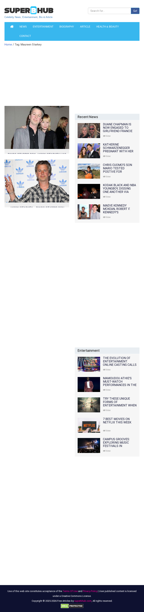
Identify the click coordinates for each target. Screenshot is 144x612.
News (23, 26)
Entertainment (43, 26)
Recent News (88, 117)
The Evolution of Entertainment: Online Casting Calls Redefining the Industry (119, 364)
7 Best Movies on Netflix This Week (117, 420)
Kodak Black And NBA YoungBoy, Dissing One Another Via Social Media (119, 190)
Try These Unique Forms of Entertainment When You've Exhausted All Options (119, 405)
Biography (66, 26)
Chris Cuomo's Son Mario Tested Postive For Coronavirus (117, 170)
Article (85, 26)
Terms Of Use (70, 591)
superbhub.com (83, 600)
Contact (25, 36)
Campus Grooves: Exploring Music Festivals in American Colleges (118, 444)
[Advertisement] (48, 78)
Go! (135, 10)
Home (8, 44)
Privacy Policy (90, 591)
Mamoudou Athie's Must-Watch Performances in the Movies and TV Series (119, 383)
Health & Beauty (107, 26)
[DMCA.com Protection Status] (72, 605)
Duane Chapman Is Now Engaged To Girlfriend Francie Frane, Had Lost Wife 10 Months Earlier (119, 131)
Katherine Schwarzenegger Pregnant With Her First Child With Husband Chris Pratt (119, 151)
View (108, 136)
